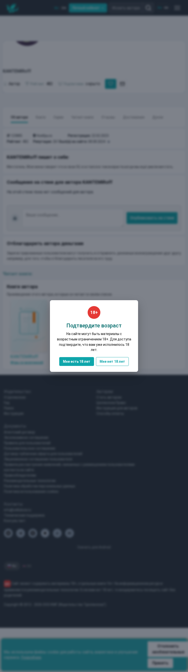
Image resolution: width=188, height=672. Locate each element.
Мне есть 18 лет (76, 361)
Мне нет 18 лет (112, 361)
